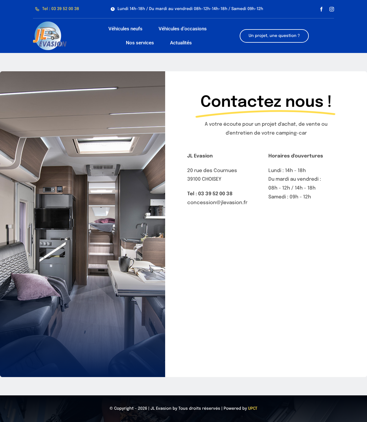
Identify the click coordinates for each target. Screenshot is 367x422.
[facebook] (321, 9)
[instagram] (331, 9)
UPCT (252, 409)
